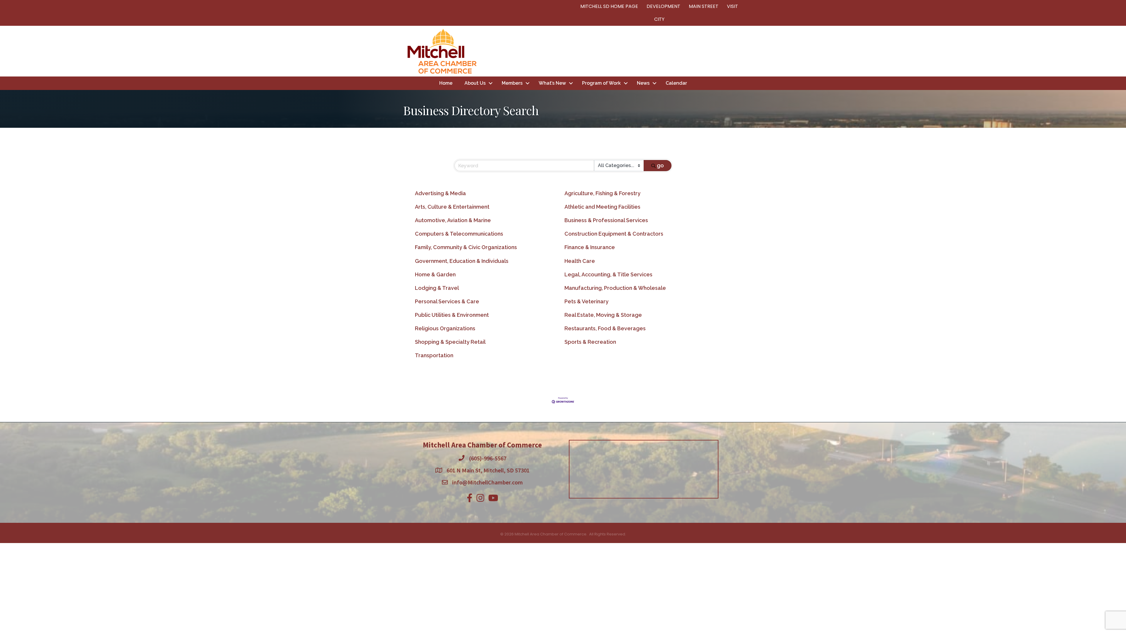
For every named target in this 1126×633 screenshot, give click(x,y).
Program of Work (601, 83)
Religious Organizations (445, 328)
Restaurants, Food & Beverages (605, 328)
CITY (659, 19)
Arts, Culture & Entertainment (452, 207)
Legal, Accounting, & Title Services (608, 274)
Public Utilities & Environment (452, 315)
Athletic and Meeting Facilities (602, 207)
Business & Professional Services (606, 220)
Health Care (579, 261)
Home (445, 83)
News (643, 83)
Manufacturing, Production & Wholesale (615, 288)
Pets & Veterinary (586, 301)
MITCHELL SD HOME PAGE (609, 6)
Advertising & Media (440, 193)
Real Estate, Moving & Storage (603, 315)
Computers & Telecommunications (459, 234)
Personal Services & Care (447, 301)
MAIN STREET (703, 6)
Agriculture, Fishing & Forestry (602, 193)
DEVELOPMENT (663, 6)
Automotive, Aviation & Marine (453, 220)
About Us (475, 83)
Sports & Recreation (590, 342)
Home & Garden (435, 274)
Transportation (434, 355)
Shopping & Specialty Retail (450, 342)
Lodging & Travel (437, 288)
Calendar (676, 83)
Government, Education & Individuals (461, 261)
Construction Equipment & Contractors (613, 234)
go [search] (660, 165)
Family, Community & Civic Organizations (466, 247)
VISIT (732, 6)
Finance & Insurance (589, 247)
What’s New (552, 83)
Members (512, 83)
